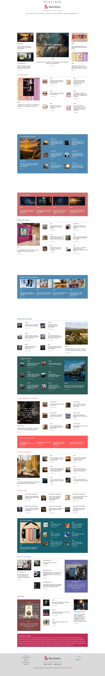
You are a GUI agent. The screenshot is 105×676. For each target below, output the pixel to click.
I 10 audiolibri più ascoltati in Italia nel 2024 (78, 534)
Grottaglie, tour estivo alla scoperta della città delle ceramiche (53, 325)
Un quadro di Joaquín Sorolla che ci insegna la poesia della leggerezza (44, 293)
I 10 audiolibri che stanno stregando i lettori (56, 524)
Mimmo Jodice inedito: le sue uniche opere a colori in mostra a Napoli (79, 227)
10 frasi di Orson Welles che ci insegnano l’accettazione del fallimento (60, 603)
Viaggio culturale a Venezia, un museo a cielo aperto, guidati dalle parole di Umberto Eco (32, 336)
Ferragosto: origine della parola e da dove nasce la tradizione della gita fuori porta (32, 497)
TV (25, 63)
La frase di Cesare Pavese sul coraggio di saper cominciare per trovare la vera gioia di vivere (80, 469)
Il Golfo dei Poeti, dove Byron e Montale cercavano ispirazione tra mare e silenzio (75, 349)
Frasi (51, 423)
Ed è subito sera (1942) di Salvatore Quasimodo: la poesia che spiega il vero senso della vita (77, 211)
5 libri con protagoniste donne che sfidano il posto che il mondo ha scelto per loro (79, 47)
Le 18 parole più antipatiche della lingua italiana (57, 404)
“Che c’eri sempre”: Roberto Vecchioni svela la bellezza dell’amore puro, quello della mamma (57, 155)
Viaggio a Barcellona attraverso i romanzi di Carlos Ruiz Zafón (55, 364)
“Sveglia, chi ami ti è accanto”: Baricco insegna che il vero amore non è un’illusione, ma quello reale (78, 143)
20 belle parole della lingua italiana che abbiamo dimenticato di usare (80, 416)
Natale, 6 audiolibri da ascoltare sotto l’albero (55, 534)
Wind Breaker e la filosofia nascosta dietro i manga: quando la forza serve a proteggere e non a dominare (80, 95)
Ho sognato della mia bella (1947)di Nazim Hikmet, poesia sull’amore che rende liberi (43, 211)
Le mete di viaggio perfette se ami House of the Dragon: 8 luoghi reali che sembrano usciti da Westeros (33, 387)
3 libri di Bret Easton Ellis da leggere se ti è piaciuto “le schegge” (55, 107)
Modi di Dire (34, 494)
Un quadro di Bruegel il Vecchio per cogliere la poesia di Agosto (60, 293)
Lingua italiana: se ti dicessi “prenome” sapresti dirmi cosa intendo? (59, 443)
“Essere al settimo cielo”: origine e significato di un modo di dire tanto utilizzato (32, 509)
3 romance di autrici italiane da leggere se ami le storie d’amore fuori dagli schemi (56, 81)
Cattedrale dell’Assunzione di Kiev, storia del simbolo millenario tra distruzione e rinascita (55, 336)
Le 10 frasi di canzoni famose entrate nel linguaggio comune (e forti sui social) (57, 427)
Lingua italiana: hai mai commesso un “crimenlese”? (43, 443)
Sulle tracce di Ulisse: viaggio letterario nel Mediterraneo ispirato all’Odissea (74, 386)
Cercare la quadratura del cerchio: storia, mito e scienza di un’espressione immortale (80, 497)
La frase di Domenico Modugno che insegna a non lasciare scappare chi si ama (80, 459)
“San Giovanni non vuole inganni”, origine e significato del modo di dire (56, 509)
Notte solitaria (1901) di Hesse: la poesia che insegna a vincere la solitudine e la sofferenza (60, 211)
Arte (18, 247)
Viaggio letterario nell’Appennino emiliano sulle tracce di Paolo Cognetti (54, 375)
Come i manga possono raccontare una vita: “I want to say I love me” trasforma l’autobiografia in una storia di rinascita (79, 108)
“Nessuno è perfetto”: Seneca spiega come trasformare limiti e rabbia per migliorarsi (29, 165)
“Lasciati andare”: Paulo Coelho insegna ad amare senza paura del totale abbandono (24, 47)
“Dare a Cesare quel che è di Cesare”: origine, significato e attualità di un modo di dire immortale (55, 498)
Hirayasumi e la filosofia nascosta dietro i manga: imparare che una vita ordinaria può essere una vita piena (79, 67)
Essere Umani (20, 43)
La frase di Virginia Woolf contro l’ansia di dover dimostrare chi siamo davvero (28, 482)
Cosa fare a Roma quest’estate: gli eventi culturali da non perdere (60, 612)
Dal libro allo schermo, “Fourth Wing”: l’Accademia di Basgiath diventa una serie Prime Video (24, 67)
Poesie (52, 59)
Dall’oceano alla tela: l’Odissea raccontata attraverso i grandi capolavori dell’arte (76, 294)
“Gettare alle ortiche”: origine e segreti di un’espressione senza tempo (79, 509)
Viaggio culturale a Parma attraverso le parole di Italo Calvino (30, 347)
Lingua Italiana (20, 425)
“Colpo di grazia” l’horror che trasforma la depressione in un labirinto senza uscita (28, 105)
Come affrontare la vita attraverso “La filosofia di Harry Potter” (77, 543)
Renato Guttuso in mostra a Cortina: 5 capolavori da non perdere (55, 248)
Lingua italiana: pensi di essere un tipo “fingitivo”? (80, 426)
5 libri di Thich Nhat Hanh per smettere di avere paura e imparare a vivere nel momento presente (79, 82)
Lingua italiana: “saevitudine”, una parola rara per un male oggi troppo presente (28, 428)
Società (26, 322)
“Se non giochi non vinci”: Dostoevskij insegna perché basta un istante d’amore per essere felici (78, 155)
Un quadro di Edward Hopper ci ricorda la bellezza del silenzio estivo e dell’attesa (27, 294)
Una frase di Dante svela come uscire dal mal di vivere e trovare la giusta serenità (57, 459)
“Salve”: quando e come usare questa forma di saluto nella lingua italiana (79, 405)
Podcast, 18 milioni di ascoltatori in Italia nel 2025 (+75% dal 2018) (29, 548)
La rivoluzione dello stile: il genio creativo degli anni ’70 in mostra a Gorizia (27, 250)
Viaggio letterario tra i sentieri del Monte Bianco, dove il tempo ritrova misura (33, 364)
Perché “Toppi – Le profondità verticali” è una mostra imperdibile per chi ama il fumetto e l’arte (80, 249)
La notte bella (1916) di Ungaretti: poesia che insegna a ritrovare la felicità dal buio (27, 211)
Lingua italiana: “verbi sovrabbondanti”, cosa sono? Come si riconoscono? (27, 443)
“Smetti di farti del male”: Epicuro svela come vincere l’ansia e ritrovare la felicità (77, 166)
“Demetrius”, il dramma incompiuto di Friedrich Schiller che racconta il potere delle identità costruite (28, 625)
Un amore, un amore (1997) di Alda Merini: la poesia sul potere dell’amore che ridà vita (52, 62)
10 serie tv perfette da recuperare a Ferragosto (50, 563)
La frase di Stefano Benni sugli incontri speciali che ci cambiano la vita (57, 480)
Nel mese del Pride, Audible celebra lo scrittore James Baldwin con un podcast (56, 543)
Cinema (83, 611)
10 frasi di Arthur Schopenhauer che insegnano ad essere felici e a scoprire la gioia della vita (57, 469)
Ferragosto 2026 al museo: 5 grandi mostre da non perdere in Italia (56, 227)
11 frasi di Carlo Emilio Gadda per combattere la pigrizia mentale (80, 480)
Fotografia (75, 223)
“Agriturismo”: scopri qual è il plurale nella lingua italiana (56, 415)
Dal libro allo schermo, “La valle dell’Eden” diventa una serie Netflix (23, 576)
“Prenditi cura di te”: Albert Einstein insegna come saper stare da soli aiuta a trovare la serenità (57, 143)
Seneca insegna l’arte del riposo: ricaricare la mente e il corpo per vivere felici (57, 166)
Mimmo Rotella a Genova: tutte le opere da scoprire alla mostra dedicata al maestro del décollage (57, 238)
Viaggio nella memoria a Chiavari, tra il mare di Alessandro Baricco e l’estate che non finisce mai (54, 387)
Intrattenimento (21, 63)
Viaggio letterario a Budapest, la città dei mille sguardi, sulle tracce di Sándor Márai (33, 375)
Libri (73, 43)
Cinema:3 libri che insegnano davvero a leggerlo (60, 622)
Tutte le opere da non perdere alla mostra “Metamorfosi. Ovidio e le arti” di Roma (80, 238)
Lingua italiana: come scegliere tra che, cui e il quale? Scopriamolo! (77, 443)
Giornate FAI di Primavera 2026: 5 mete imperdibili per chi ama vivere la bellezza (55, 347)
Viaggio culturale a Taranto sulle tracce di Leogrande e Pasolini (31, 325)
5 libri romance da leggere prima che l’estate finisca (57, 94)
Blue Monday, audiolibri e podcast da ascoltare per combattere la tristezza (77, 525)
